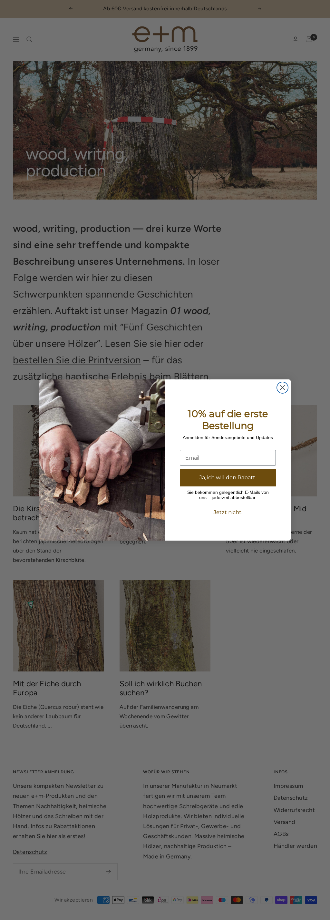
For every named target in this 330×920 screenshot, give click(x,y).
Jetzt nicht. (228, 512)
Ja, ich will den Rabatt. (227, 478)
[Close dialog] (282, 387)
